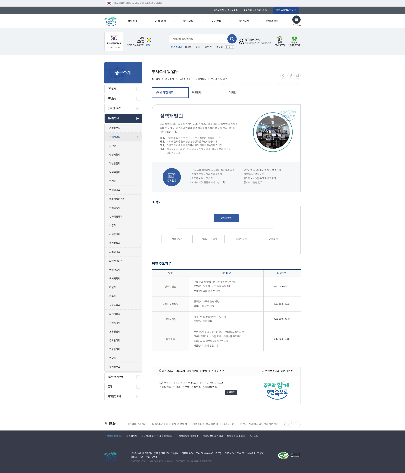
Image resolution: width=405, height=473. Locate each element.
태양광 (208, 47)
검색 (232, 39)
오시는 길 (254, 436)
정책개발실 (200, 78)
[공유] (283, 76)
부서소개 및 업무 (219, 78)
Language (261, 10)
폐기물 (187, 47)
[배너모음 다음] (291, 424)
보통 (186, 387)
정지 (229, 47)
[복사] (290, 76)
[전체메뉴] (296, 19)
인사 (198, 47)
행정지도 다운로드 (236, 436)
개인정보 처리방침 (113, 436)
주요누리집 (232, 10)
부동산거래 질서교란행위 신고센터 (278, 423)
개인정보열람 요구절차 (187, 436)
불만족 (197, 387)
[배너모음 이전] (285, 424)
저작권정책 (131, 436)
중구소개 (169, 78)
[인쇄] (298, 76)
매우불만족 (211, 387)
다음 (232, 47)
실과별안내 (185, 78)
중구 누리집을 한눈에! (286, 10)
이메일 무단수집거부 (213, 436)
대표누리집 (219, 10)
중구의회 (247, 10)
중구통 (219, 47)
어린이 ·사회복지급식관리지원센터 (234, 423)
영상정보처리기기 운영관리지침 (156, 436)
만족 (177, 387)
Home (157, 78)
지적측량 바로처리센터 (180, 423)
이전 (226, 47)
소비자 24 (203, 423)
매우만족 (166, 387)
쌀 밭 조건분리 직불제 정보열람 (144, 423)
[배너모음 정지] (298, 424)
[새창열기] (114, 39)
